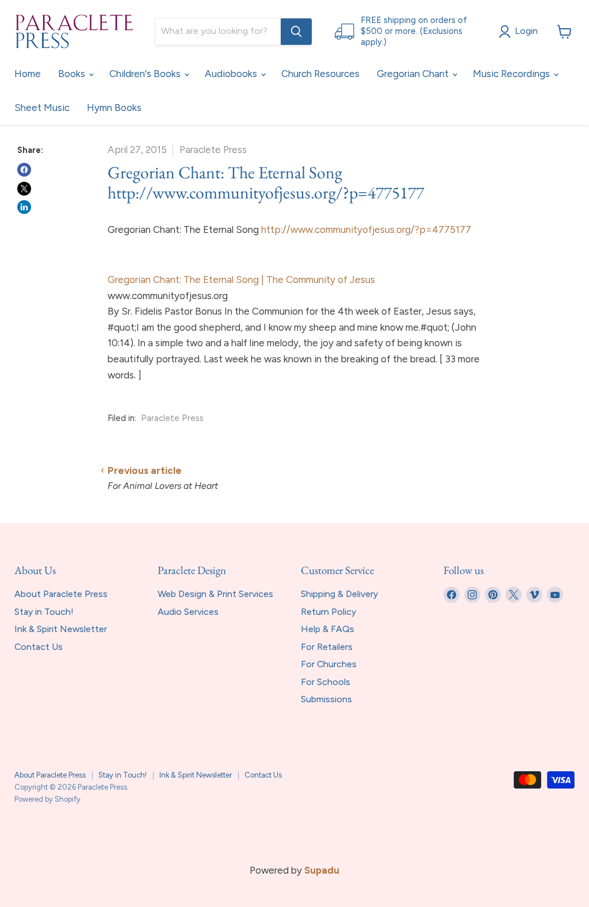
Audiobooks (232, 73)
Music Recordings (512, 73)
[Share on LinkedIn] (24, 207)
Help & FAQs (327, 628)
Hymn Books (114, 107)
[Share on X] (24, 189)
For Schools (325, 681)
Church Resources (320, 73)
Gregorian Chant (414, 73)
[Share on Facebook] (24, 170)
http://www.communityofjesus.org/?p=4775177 (366, 229)
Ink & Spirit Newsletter (60, 628)
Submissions (326, 699)
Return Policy (328, 611)
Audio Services (188, 611)
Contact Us (38, 646)
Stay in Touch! (44, 611)
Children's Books (146, 73)
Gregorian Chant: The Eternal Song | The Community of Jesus (241, 279)
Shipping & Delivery (339, 593)
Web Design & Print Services (215, 593)
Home (27, 73)
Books (72, 73)
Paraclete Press (172, 418)
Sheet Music (42, 107)
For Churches (329, 664)
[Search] (296, 31)
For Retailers (327, 646)
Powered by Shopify (47, 799)
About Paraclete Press (61, 593)
